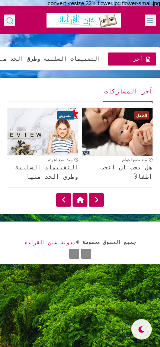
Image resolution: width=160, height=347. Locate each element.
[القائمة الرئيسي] (150, 20)
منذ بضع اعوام (134, 159)
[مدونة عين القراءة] (84, 20)
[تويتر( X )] (74, 254)
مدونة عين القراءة (50, 242)
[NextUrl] (63, 200)
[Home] (80, 200)
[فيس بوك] (86, 254)
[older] (96, 200)
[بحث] (9, 20)
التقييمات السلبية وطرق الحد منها (50, 58)
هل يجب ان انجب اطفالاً (126, 172)
